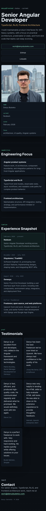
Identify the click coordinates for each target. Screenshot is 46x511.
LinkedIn (23, 59)
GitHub (23, 53)
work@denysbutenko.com (23, 46)
